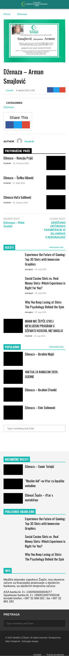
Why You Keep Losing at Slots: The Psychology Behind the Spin (44, 304)
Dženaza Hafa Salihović (17, 197)
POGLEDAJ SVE (56, 247)
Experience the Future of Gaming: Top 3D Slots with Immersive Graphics (45, 259)
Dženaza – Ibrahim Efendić (41, 389)
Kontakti (37, 655)
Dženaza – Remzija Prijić (18, 158)
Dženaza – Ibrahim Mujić (39, 354)
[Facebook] (50, 89)
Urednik (9, 90)
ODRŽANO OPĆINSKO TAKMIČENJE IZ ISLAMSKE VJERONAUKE (54, 230)
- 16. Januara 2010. (20, 203)
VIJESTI (9, 247)
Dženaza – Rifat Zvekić (14, 224)
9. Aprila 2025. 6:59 (25, 90)
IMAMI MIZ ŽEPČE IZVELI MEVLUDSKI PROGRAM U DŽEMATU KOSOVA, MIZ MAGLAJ (44, 326)
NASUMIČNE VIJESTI (16, 459)
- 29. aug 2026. (40, 269)
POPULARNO (12, 347)
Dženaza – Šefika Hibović (19, 177)
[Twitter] (56, 89)
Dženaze (9, 107)
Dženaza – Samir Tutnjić (39, 466)
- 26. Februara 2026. (20, 163)
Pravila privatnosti (55, 655)
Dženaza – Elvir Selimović (40, 407)
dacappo (29, 269)
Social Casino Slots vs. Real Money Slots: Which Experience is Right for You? (45, 283)
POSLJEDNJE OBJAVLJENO (19, 512)
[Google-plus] (62, 89)
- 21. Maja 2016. (18, 183)
